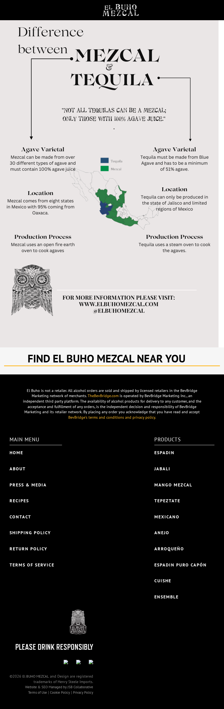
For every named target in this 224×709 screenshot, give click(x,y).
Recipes (19, 500)
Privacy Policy (83, 692)
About (18, 468)
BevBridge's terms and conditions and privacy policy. (112, 417)
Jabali (162, 468)
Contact (20, 516)
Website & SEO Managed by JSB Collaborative (59, 687)
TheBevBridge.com (103, 395)
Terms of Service (32, 565)
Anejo (161, 532)
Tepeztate (167, 500)
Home (16, 452)
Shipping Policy (30, 532)
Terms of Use (37, 692)
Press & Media (28, 485)
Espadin (164, 452)
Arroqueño (169, 548)
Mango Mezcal (173, 485)
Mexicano (166, 516)
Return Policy (28, 548)
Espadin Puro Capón (180, 565)
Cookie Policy (60, 692)
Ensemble (166, 596)
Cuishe (162, 580)
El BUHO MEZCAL (35, 676)
